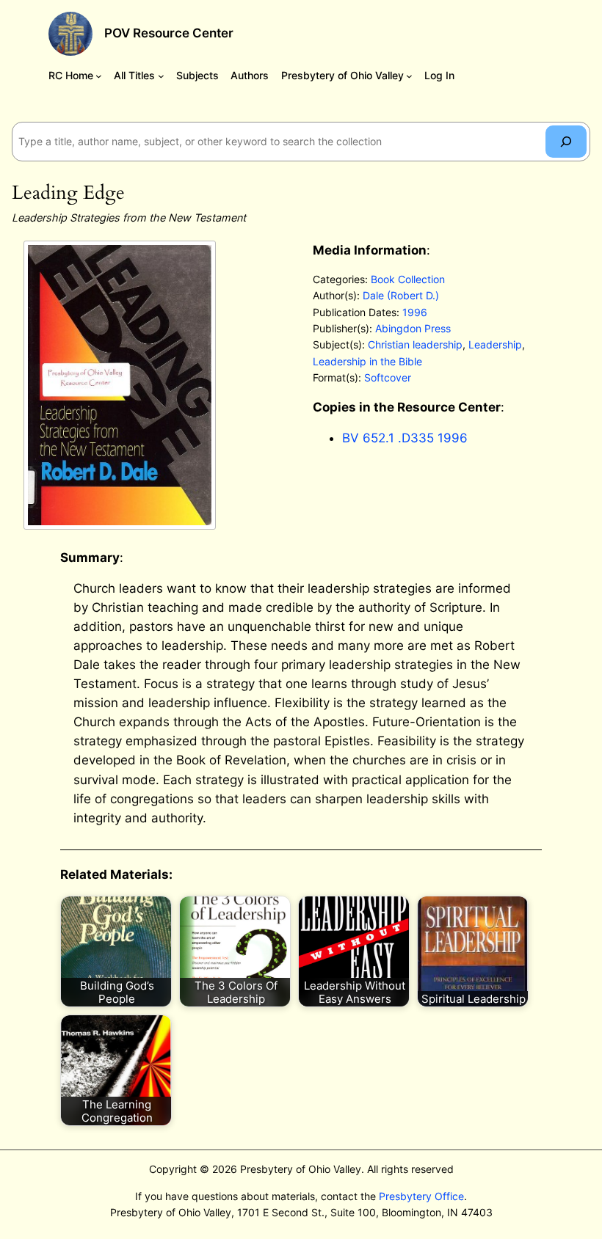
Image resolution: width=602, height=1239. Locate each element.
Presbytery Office (421, 1196)
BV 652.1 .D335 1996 (405, 438)
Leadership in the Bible (367, 361)
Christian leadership (415, 344)
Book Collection (408, 279)
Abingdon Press (413, 328)
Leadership (495, 344)
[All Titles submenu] (161, 76)
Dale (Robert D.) (401, 295)
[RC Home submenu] (98, 76)
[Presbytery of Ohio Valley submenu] (409, 76)
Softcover (387, 377)
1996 (414, 312)
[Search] (566, 141)
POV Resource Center (168, 33)
